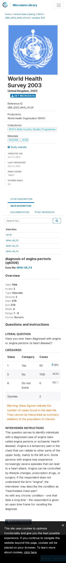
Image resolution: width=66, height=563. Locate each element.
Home (8, 14)
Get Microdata (24, 95)
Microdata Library (25, 5)
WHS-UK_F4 (12, 251)
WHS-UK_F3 (12, 246)
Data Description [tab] (20, 206)
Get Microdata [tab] (45, 212)
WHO (40, 14)
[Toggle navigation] (58, 5)
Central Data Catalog (24, 14)
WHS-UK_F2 (12, 240)
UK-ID (9, 234)
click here (30, 552)
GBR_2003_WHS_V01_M (17, 18)
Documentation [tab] (19, 212)
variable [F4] (38, 18)
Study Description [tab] (21, 199)
